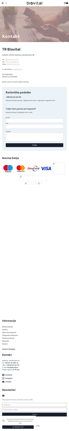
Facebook (8, 375)
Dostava (5, 330)
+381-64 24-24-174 (11, 60)
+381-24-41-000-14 (12, 62)
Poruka (8, 132)
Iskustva (5, 344)
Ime (7, 123)
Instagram (8, 378)
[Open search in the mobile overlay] (6, 3)
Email (8, 118)
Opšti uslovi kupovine (9, 332)
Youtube (8, 382)
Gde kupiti (5, 341)
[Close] (34, 413)
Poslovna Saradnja (8, 349)
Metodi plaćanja (7, 327)
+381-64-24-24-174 (13, 64)
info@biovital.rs (17, 69)
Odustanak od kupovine (10, 335)
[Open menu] (2, 3)
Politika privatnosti (8, 338)
